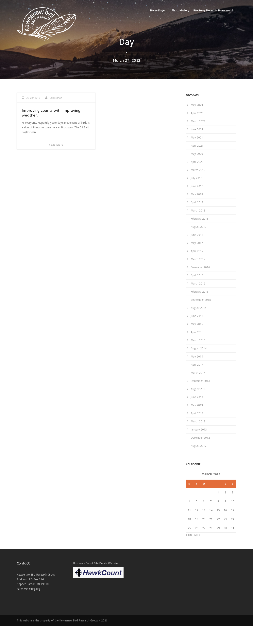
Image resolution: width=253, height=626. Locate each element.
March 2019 (198, 170)
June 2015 (197, 316)
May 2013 (197, 405)
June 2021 (197, 129)
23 (225, 519)
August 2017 (199, 226)
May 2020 (197, 153)
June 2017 (197, 234)
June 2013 (197, 397)
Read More (56, 144)
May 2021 (197, 137)
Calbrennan (55, 98)
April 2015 (197, 332)
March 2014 (198, 372)
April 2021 (197, 145)
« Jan (189, 534)
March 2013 (198, 421)
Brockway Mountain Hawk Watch (213, 10)
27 (203, 528)
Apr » (197, 534)
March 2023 (198, 121)
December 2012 (200, 437)
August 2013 (199, 389)
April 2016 (197, 275)
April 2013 (197, 413)
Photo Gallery (180, 10)
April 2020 (197, 161)
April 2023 (197, 113)
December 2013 (200, 380)
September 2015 (201, 299)
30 (225, 528)
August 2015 (199, 307)
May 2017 (197, 243)
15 (218, 510)
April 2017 (197, 251)
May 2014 (197, 356)
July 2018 (196, 178)
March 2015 (198, 340)
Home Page (157, 10)
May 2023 (197, 105)
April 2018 (197, 202)
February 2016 (200, 291)
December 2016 (200, 267)
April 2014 (197, 364)
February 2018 (200, 218)
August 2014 (199, 348)
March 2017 (198, 259)
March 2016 (198, 283)
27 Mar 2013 (33, 98)
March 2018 (198, 210)
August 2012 (199, 445)
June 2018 (197, 186)
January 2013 (199, 429)
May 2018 (197, 194)
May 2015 (197, 324)
